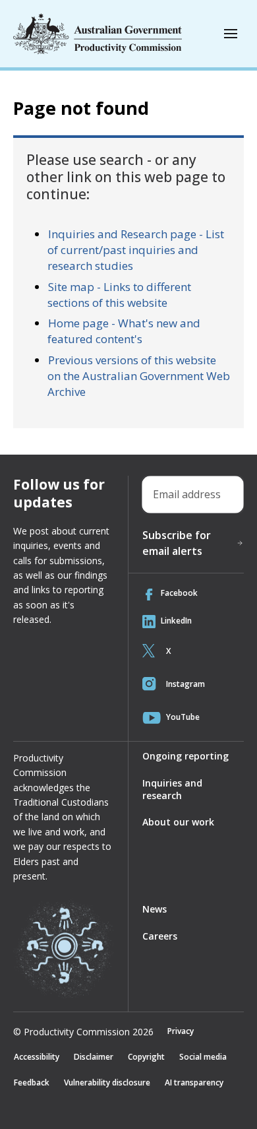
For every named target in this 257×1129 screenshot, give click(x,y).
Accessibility (36, 1056)
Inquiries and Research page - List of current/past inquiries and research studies (135, 249)
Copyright (146, 1056)
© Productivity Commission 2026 (83, 1032)
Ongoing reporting (185, 756)
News (154, 909)
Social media (203, 1056)
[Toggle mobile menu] (230, 33)
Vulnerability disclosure (107, 1082)
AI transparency (194, 1082)
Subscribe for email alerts (176, 543)
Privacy (180, 1031)
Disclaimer (93, 1056)
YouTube (183, 717)
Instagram (185, 684)
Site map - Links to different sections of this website (119, 294)
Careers (159, 936)
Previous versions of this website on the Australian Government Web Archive (138, 375)
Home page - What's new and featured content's (123, 330)
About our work (178, 822)
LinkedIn (176, 620)
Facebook (179, 592)
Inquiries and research (172, 789)
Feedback (31, 1082)
